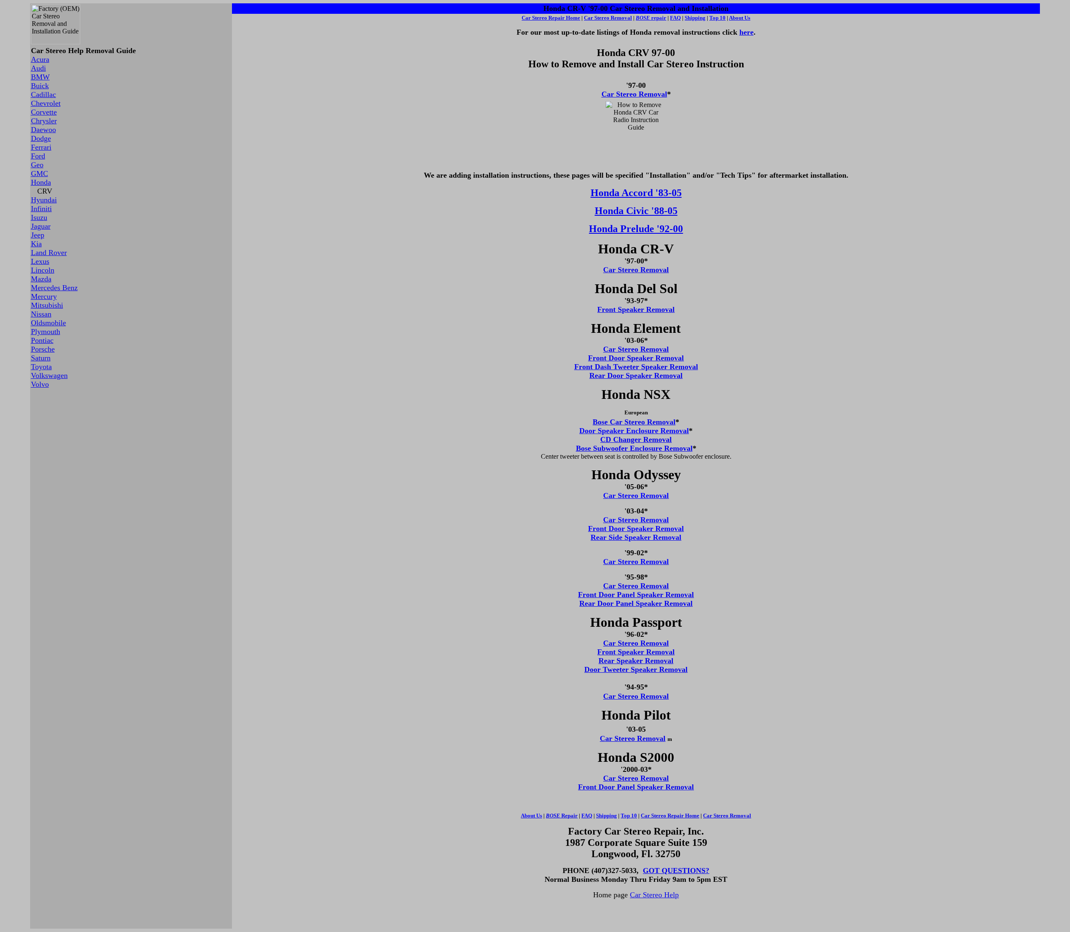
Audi (38, 68)
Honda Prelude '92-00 (636, 228)
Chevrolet (46, 103)
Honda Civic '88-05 (636, 210)
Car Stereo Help (654, 895)
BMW (40, 77)
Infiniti (41, 208)
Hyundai (44, 200)
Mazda (41, 279)
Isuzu (39, 217)
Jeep (37, 235)
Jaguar (41, 226)
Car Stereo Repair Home (551, 18)
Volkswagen (49, 375)
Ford (38, 156)
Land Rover (49, 252)
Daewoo (43, 129)
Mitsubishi (47, 305)
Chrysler (44, 121)
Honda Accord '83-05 (636, 192)
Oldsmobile (48, 323)
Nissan (41, 314)
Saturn (41, 358)
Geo (37, 165)
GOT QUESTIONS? (676, 870)
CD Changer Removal (636, 439)
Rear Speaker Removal (636, 660)
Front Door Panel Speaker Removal (636, 594)
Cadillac (43, 94)
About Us (739, 18)
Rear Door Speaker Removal (636, 375)
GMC (39, 173)
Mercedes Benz (54, 287)
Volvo (40, 384)
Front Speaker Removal (636, 309)
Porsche (43, 349)
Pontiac (42, 340)
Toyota (41, 367)
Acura (40, 59)
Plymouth (45, 331)
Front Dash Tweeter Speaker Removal (636, 367)
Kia (36, 244)
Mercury (44, 296)
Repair (562, 815)
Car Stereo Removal (634, 94)
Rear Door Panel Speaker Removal (636, 603)
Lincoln (42, 270)
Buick (40, 86)
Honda (41, 182)
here (746, 32)
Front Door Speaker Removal (636, 358)
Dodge (41, 138)
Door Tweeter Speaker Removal (636, 669)
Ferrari (41, 147)
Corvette (44, 112)
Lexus (40, 261)
